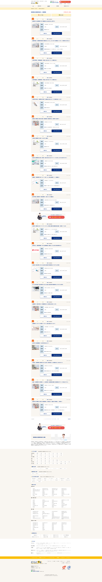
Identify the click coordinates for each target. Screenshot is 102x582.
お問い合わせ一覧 (38, 545)
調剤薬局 (61, 468)
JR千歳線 (43, 490)
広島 (41, 461)
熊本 (53, 463)
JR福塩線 (53, 528)
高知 (69, 461)
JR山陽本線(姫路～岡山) (35, 522)
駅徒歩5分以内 (33, 481)
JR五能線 (34, 495)
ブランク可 (41, 547)
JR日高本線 (62, 490)
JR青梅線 (43, 504)
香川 (57, 461)
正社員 (33, 473)
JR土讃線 (62, 529)
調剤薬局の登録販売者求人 (42, 8)
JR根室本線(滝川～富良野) (54, 489)
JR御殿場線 (62, 513)
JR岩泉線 (62, 495)
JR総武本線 (34, 504)
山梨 (49, 456)
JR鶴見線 (34, 502)
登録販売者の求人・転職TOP (34, 8)
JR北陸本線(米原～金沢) (35, 512)
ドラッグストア (35, 468)
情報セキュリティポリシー (42, 557)
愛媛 (65, 461)
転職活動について (43, 550)
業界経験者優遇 (33, 478)
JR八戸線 (53, 495)
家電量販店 (47, 468)
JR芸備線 (53, 527)
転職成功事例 (40, 551)
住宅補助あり (68, 478)
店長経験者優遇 (39, 478)
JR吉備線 (43, 527)
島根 (49, 461)
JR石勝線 (53, 490)
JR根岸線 (62, 502)
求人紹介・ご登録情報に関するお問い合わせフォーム (55, 545)
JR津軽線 (43, 495)
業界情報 (46, 551)
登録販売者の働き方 (56, 550)
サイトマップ (68, 557)
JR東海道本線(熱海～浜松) (64, 512)
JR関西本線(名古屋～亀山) (35, 515)
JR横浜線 (53, 502)
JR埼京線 (34, 506)
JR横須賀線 (34, 503)
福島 (61, 453)
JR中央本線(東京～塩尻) (54, 503)
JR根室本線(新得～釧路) (63, 489)
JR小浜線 (53, 512)
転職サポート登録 (64, 545)
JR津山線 (62, 527)
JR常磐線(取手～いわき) (63, 505)
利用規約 (58, 557)
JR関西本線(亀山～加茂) (44, 515)
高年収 (56, 478)
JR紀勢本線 (53, 515)
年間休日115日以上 (60, 547)
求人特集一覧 (37, 547)
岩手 (49, 453)
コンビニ (41, 468)
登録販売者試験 (60, 550)
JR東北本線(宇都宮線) (44, 505)
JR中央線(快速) (63, 503)
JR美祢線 (34, 529)
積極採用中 (45, 478)
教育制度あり (48, 548)
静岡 (45, 458)
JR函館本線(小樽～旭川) (63, 488)
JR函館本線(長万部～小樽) (54, 488)
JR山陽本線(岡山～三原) (44, 522)
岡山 (37, 461)
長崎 (45, 463)
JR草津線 (62, 515)
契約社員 (37, 473)
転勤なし (69, 547)
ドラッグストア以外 (53, 547)
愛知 (37, 458)
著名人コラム (53, 551)
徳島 (61, 461)
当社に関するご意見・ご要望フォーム (45, 545)
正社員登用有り (41, 548)
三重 (49, 458)
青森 (41, 453)
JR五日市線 (53, 504)
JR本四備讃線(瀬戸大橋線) (35, 527)
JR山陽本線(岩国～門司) (63, 522)
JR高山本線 (43, 512)
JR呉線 (33, 528)
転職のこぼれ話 (51, 550)
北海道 (37, 453)
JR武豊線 (53, 514)
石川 (41, 456)
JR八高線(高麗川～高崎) (35, 505)
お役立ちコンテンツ (38, 550)
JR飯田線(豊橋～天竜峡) (63, 511)
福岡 (37, 463)
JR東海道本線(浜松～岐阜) (35, 513)
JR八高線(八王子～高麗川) (64, 504)
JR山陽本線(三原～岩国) (54, 522)
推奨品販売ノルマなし (64, 547)
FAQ (56, 551)
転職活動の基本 (47, 550)
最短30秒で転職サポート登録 (65, 1)
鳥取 (45, 461)
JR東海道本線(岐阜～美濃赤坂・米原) (46, 514)
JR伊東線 (53, 513)
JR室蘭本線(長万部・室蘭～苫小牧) (36, 489)
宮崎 (57, 463)
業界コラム (43, 551)
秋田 (45, 453)
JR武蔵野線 (43, 502)
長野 (53, 456)
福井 (45, 456)
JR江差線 (34, 488)
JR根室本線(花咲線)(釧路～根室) (36, 490)
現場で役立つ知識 (50, 551)
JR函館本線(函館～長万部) (45, 488)
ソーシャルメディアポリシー (51, 557)
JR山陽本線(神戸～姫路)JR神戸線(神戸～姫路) (65, 518)
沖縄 (65, 463)
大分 (49, 463)
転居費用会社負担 (62, 478)
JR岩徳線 (53, 529)
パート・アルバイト (43, 473)
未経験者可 (39, 481)
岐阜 (41, 458)
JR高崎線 (53, 506)
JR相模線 (43, 503)
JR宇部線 (62, 528)
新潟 (57, 456)
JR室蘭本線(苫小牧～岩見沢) (45, 489)
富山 (37, 456)
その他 (64, 468)
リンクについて (63, 557)
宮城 (57, 453)
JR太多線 (62, 514)
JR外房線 (62, 506)
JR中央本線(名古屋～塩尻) (54, 511)
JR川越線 (43, 506)
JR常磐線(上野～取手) (54, 505)
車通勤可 (55, 548)
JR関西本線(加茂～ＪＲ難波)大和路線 (55, 518)
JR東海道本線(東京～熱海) (35, 511)
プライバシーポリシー (35, 557)
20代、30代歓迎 (51, 478)
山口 (53, 461)
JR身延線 (43, 511)
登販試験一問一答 (64, 550)
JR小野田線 (43, 529)
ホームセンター (54, 468)
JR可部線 (43, 528)
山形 (53, 453)
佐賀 (41, 463)
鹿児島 (61, 463)
